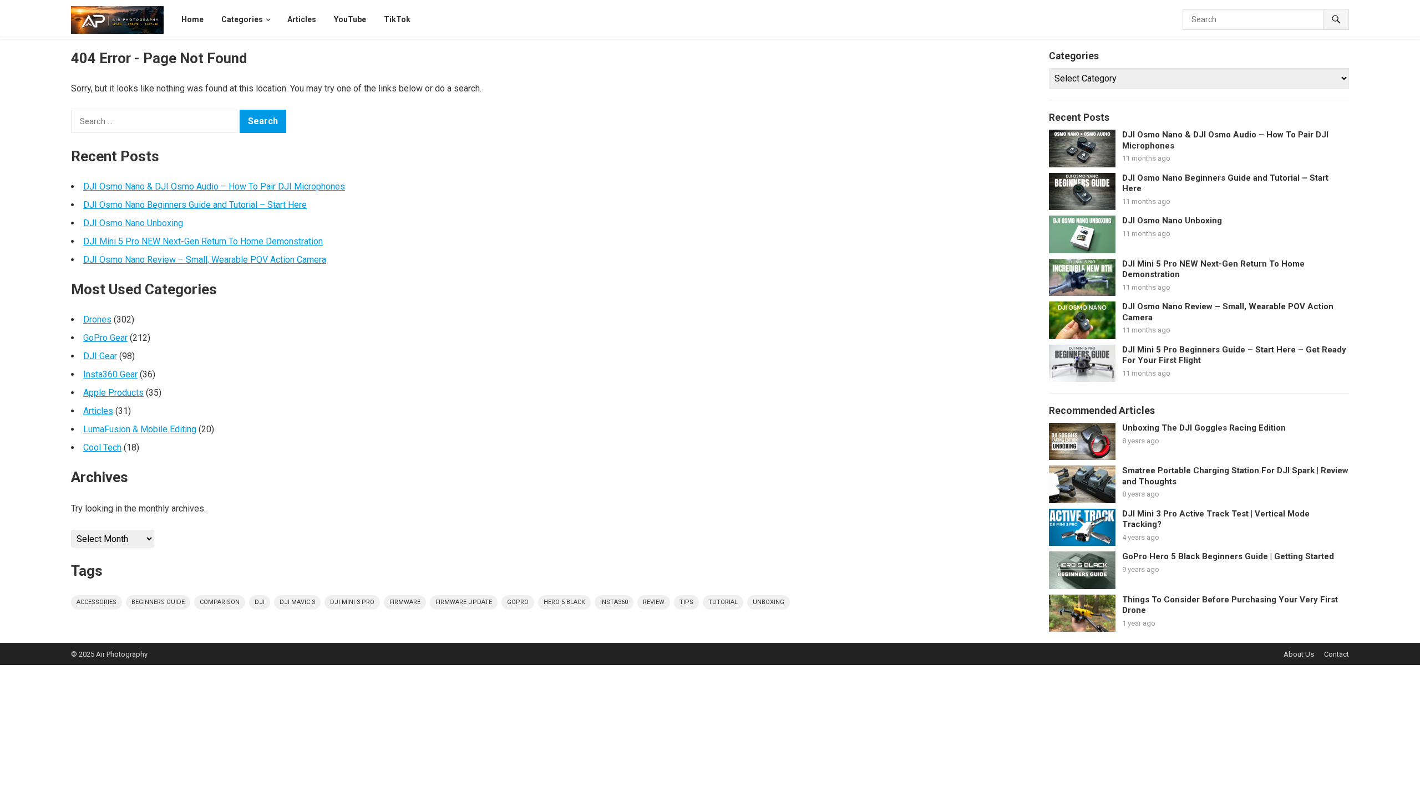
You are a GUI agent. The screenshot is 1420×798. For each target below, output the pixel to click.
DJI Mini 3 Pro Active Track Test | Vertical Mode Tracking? (1216, 519)
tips (686, 602)
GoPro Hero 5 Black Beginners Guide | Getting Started (1228, 556)
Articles (98, 411)
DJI (260, 602)
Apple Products (113, 392)
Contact (1336, 654)
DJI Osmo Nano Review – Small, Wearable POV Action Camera (204, 259)
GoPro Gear (105, 337)
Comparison (220, 602)
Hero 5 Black (564, 602)
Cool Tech (102, 447)
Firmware (404, 602)
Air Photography (122, 654)
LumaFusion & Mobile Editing (139, 429)
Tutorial (723, 602)
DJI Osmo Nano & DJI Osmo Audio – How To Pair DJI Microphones (214, 186)
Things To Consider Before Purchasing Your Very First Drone (1230, 605)
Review (654, 602)
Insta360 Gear (110, 374)
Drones (97, 319)
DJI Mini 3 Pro (352, 602)
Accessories (96, 602)
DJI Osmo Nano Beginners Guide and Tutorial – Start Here (195, 205)
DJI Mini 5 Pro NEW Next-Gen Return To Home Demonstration (203, 241)
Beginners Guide (158, 602)
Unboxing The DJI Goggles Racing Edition (1204, 428)
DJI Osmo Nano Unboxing (133, 223)
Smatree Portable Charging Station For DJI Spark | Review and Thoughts (1235, 476)
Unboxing (768, 602)
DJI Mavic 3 (297, 602)
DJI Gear (100, 356)
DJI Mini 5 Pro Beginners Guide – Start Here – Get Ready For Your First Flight (1234, 355)
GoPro (518, 602)
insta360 (614, 602)
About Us (1299, 654)
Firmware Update (463, 602)
